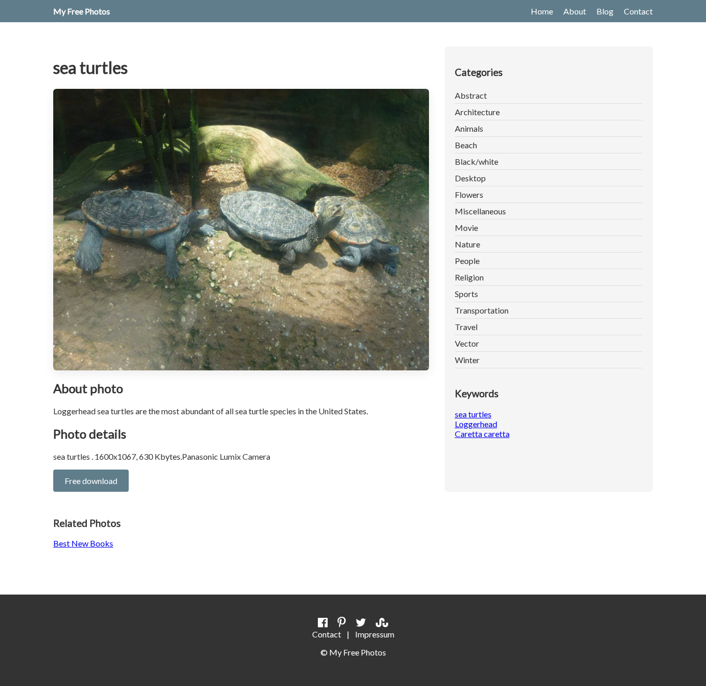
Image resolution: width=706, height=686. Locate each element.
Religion (469, 277)
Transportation (482, 310)
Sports (466, 294)
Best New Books (83, 543)
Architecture (477, 112)
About (574, 11)
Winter (467, 360)
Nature (467, 244)
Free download (91, 481)
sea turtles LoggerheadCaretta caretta (482, 424)
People (467, 261)
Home (542, 11)
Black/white (476, 161)
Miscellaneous (480, 211)
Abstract (471, 95)
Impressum (374, 634)
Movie (466, 227)
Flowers (469, 194)
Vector (467, 343)
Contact (638, 11)
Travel (466, 327)
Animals (469, 128)
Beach (466, 145)
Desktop (470, 178)
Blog (604, 11)
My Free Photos (81, 11)
